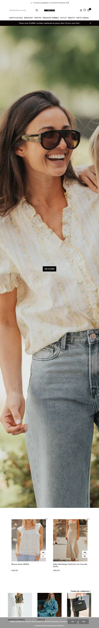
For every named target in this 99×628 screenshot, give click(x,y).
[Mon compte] (81, 10)
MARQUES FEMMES (51, 18)
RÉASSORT (28, 18)
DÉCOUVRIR (49, 269)
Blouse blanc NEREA (20, 564)
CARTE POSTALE (16, 18)
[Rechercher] (37, 10)
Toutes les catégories (80, 591)
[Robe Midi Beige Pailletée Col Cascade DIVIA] (70, 540)
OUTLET (63, 18)
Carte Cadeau (82, 18)
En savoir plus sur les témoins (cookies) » (49, 626)
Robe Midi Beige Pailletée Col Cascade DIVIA (70, 565)
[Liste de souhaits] (84, 10)
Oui (72, 621)
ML (43, 556)
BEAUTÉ (71, 18)
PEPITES (37, 18)
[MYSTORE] (49, 10)
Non (83, 621)
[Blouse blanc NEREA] (28, 540)
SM (43, 552)
